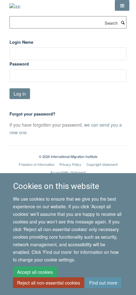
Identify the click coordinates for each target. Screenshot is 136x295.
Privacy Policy (70, 164)
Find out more (103, 282)
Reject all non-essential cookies (48, 282)
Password (19, 64)
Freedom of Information (36, 164)
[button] (122, 5)
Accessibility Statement (68, 172)
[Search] (122, 22)
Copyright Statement (102, 164)
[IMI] (15, 5)
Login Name (21, 42)
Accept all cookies (35, 272)
